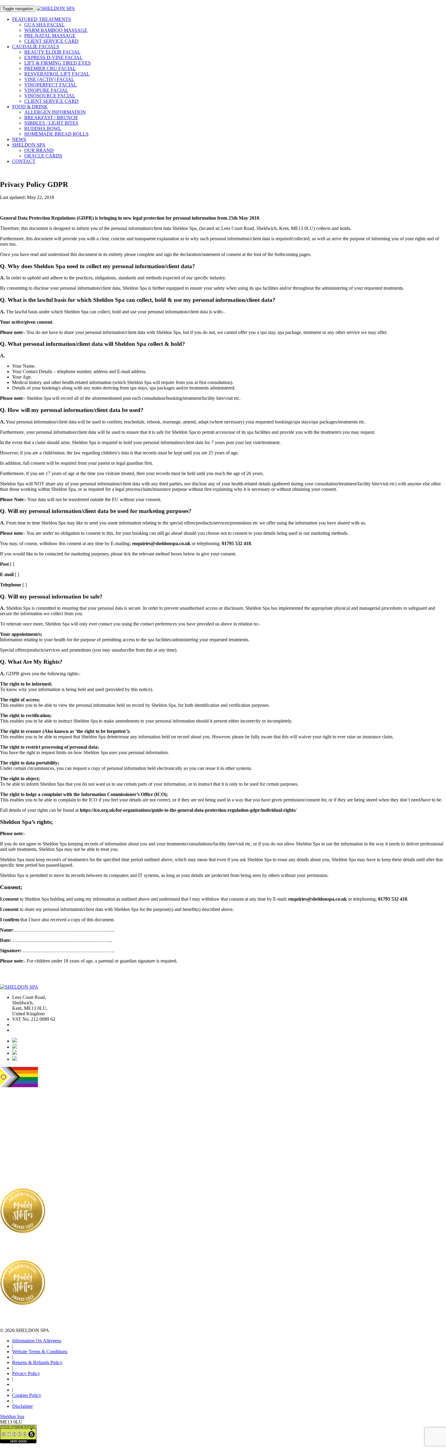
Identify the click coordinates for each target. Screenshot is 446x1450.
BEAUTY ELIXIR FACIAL (52, 52)
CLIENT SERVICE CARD (51, 41)
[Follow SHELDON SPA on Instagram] (14, 1041)
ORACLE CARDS (43, 155)
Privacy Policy (26, 1373)
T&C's (6, 2)
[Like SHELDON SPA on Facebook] (14, 1047)
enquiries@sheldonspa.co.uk (39, 1030)
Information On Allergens (36, 1340)
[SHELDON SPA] (56, 8)
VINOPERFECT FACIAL (50, 84)
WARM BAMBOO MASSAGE (55, 30)
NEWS (19, 139)
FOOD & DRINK (30, 106)
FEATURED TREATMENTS (41, 19)
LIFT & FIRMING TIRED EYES (57, 63)
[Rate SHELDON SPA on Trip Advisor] (14, 1053)
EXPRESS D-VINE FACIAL (53, 57)
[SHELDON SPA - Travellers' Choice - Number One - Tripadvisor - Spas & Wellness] (15, 1167)
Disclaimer (22, 1406)
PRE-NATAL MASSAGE (50, 35)
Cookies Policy (26, 1395)
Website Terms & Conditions (39, 1351)
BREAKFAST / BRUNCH (51, 117)
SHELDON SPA (29, 144)
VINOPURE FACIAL (46, 90)
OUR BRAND (39, 150)
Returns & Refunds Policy (37, 1362)
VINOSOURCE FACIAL (49, 95)
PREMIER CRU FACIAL (50, 68)
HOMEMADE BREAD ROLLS (56, 134)
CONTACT (23, 161)
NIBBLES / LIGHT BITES (51, 123)
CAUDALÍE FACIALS (35, 46)
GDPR (25, 2)
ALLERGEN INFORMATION (55, 112)
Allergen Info (51, 2)
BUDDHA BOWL (42, 128)
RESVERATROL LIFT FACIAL (57, 73)
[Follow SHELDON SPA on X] (14, 1059)
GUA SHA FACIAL (44, 24)
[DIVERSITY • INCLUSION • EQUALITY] (19, 1085)
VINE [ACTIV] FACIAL (49, 79)
